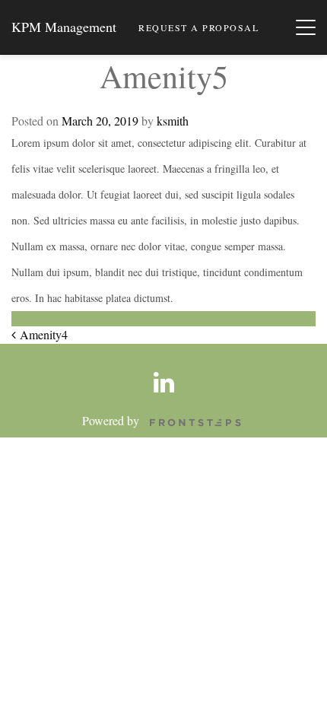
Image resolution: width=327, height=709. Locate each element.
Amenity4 (42, 334)
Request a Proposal (198, 27)
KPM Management (63, 26)
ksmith (173, 121)
